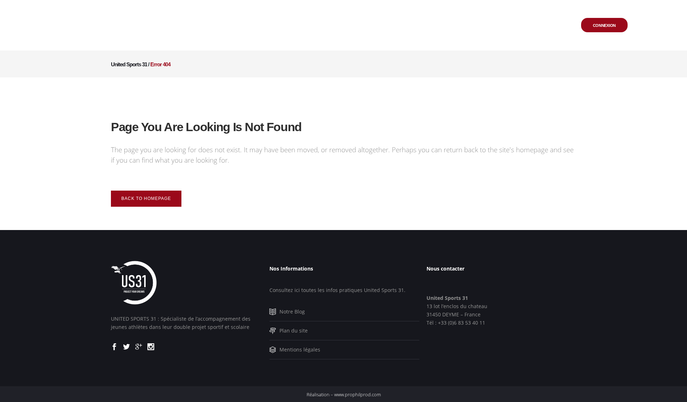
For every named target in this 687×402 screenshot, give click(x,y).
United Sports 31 (129, 64)
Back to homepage (146, 198)
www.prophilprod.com (357, 394)
